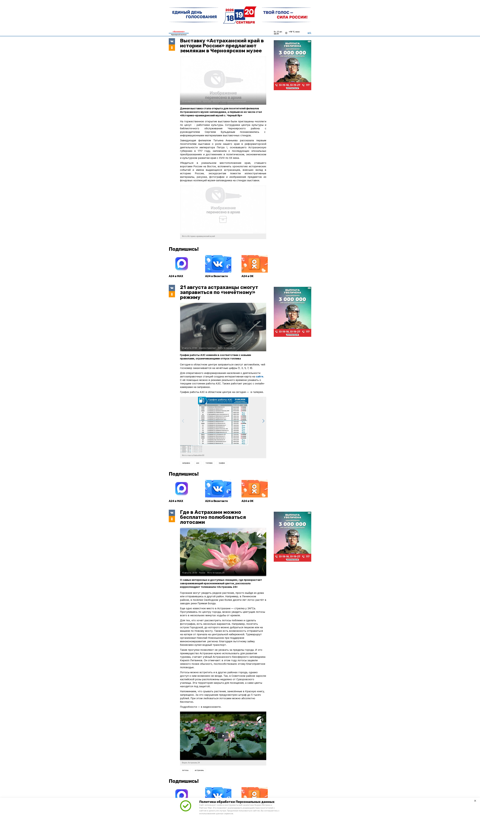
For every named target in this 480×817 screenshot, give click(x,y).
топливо (209, 463)
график (222, 463)
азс (197, 463)
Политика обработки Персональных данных (236, 802)
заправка (186, 463)
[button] (263, 421)
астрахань (199, 770)
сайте (259, 376)
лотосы (185, 770)
